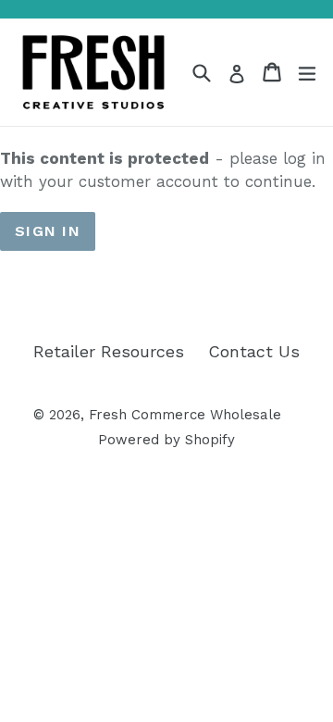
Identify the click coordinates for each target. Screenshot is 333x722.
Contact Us (254, 351)
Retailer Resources (108, 351)
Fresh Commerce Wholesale (185, 414)
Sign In (47, 231)
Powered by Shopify (166, 439)
